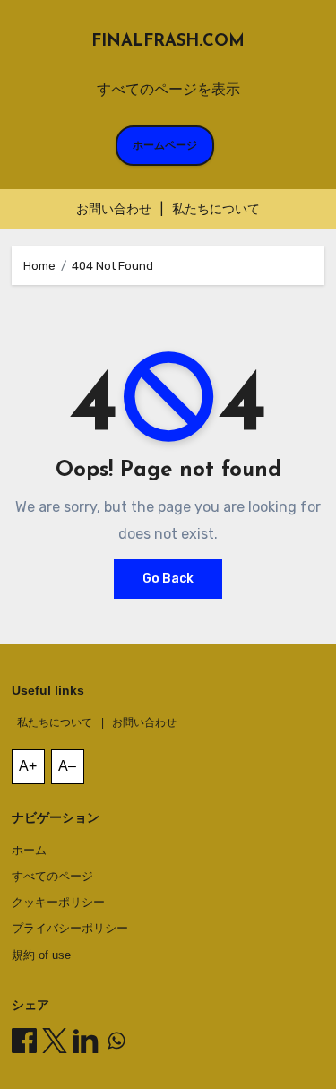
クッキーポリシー (58, 902)
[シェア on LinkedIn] (86, 1040)
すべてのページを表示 (168, 89)
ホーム (29, 850)
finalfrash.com (168, 41)
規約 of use (41, 955)
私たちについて (216, 209)
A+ (28, 766)
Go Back (168, 578)
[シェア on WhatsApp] (116, 1040)
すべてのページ (52, 876)
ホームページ (165, 145)
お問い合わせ (113, 209)
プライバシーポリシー (70, 928)
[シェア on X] (54, 1040)
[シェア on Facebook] (24, 1040)
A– (67, 766)
